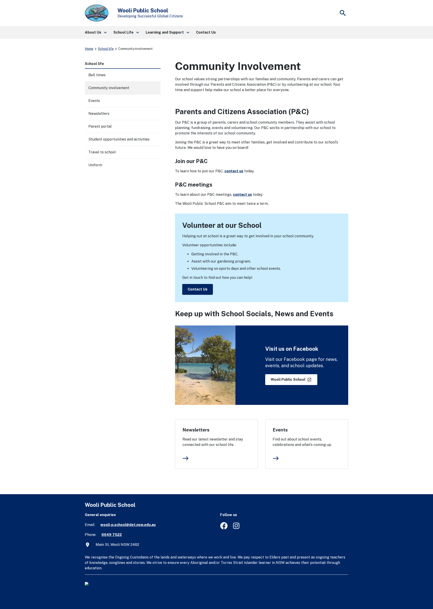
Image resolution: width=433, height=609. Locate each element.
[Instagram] (236, 528)
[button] (95, 32)
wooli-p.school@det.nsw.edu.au (128, 525)
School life (106, 49)
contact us (233, 171)
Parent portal (100, 126)
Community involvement (108, 88)
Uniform (95, 165)
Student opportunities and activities (119, 139)
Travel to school (102, 152)
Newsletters (196, 430)
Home (89, 49)
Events (280, 430)
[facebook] (224, 528)
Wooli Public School (288, 379)
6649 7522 (111, 535)
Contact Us (197, 289)
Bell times (97, 75)
